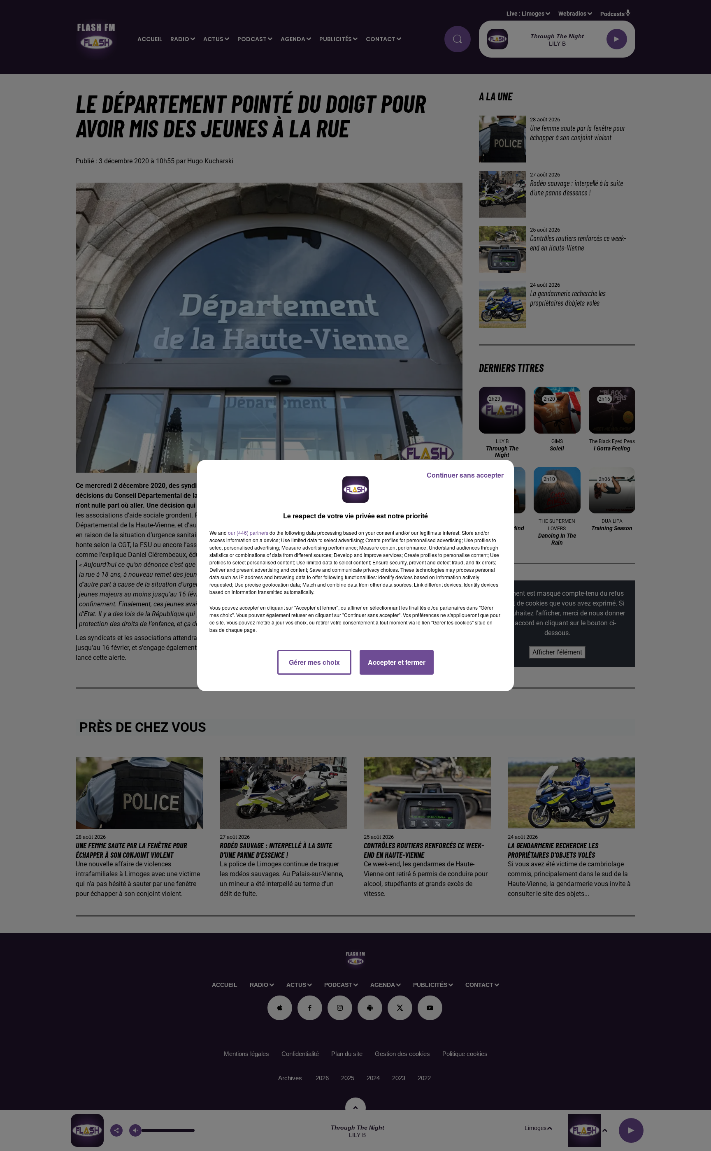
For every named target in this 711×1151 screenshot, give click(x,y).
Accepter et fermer (396, 662)
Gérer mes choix (314, 662)
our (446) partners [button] (248, 532)
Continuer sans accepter (465, 475)
